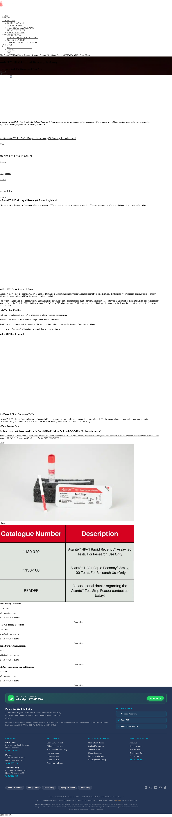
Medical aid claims (96, 743)
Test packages (53, 753)
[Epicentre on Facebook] (146, 787)
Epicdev (118, 800)
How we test (135, 750)
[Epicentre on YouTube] (160, 787)
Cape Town (10, 742)
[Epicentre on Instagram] (150, 787)
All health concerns (55, 746)
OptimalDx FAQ (94, 750)
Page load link (6, 815)
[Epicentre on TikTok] (165, 787)
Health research (136, 746)
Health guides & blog (97, 760)
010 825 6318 (13, 776)
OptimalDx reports (96, 746)
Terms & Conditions (14, 788)
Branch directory (137, 753)
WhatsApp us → (137, 760)
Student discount (95, 753)
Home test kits (53, 756)
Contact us (134, 756)
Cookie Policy (85, 788)
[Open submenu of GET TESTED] (16, 21)
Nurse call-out (53, 760)
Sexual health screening (57, 750)
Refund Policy (49, 788)
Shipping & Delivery (67, 788)
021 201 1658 (13, 751)
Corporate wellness (55, 763)
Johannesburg (12, 768)
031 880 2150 (13, 763)
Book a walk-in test (55, 743)
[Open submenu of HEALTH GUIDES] (20, 35)
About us (133, 743)
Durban (8, 755)
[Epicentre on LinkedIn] (155, 787)
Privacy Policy (33, 788)
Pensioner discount (96, 756)
